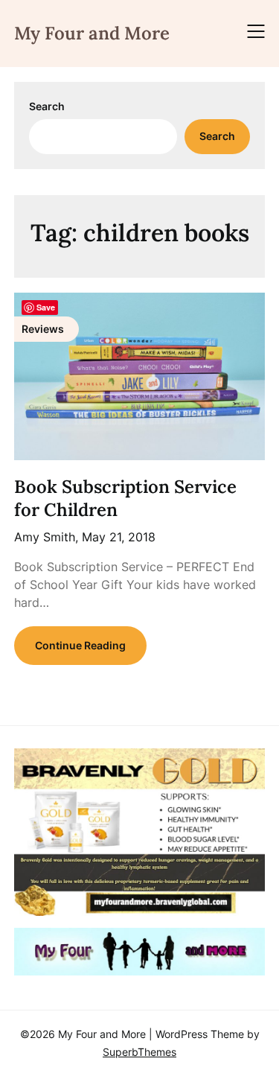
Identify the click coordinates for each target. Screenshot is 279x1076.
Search (47, 106)
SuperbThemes (139, 1051)
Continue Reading (80, 645)
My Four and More (92, 33)
